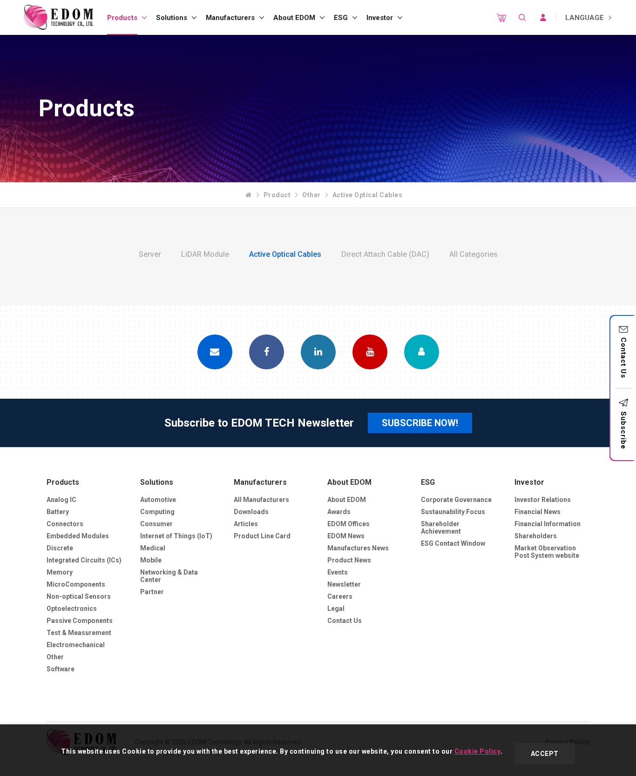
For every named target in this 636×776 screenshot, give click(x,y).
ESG (341, 17)
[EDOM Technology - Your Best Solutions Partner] (58, 17)
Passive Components (80, 620)
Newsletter (344, 584)
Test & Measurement (79, 632)
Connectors (65, 524)
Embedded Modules (78, 536)
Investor (379, 17)
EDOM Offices (348, 524)
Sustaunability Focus (453, 511)
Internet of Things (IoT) (176, 536)
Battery (58, 511)
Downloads (251, 511)
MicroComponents (76, 584)
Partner (152, 591)
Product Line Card (262, 536)
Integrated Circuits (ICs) (84, 560)
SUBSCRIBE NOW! (420, 422)
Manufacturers (230, 17)
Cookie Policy (477, 751)
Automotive (158, 499)
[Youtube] (369, 351)
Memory (60, 572)
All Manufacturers (261, 499)
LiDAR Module (205, 254)
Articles (246, 524)
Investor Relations (542, 499)
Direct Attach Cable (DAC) (385, 254)
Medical (152, 548)
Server (150, 254)
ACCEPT (545, 753)
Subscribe (623, 430)
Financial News (537, 511)
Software (60, 669)
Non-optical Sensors (79, 596)
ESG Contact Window (453, 543)
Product (277, 195)
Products (122, 17)
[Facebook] (266, 351)
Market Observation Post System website (546, 551)
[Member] (421, 351)
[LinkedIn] (318, 351)
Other (311, 195)
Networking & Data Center (169, 576)
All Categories (473, 254)
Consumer (156, 524)
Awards (339, 511)
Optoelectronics (72, 608)
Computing (157, 511)
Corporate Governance (456, 499)
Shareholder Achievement (441, 527)
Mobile (151, 560)
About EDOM (294, 17)
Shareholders (535, 536)
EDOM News (346, 536)
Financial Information (547, 524)
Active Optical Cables (367, 195)
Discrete (60, 548)
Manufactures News (358, 548)
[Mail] (214, 351)
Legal (336, 608)
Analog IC (61, 499)
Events (337, 572)
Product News (349, 560)
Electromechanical (76, 645)
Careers (339, 596)
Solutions (171, 17)
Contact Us (623, 357)
